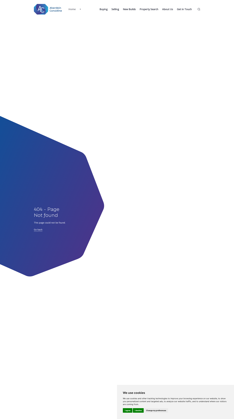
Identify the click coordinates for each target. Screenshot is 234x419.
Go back (38, 229)
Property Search (149, 9)
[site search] (199, 9)
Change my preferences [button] (156, 410)
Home (72, 9)
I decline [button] (138, 410)
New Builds (129, 9)
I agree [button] (127, 410)
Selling (115, 9)
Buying (104, 9)
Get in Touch (184, 9)
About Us (167, 9)
